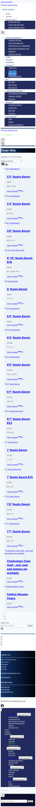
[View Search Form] (3, 32)
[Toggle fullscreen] (3, 790)
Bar (6, 749)
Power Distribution (16, 125)
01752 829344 (5, 677)
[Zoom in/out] (1, 790)
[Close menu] (1, 709)
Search (30, 625)
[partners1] (1, 637)
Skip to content (6, 2)
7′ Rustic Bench (17, 450)
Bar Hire (11, 82)
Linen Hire (12, 71)
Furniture (7, 737)
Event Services (5, 689)
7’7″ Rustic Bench (18, 531)
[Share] (5, 790)
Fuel (10, 119)
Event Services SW (16, 25)
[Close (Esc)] (7, 790)
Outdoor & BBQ (14, 96)
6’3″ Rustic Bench (18, 337)
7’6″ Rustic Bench (18, 504)
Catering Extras (14, 54)
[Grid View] (3, 164)
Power (11, 122)
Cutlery (8, 57)
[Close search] (3, 795)
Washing (11, 52)
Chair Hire (12, 73)
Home (8, 14)
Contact (9, 16)
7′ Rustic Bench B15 (20, 477)
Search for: (5, 623)
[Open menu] (3, 140)
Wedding (7, 768)
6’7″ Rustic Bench (18, 391)
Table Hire (12, 68)
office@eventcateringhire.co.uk (10, 673)
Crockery (9, 60)
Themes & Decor (15, 105)
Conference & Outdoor (12, 758)
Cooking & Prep (14, 40)
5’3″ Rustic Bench (18, 203)
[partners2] (1, 640)
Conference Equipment (17, 93)
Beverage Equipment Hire (18, 49)
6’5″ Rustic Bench (18, 364)
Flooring (11, 99)
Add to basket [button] (12, 191)
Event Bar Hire (14, 22)
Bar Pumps (12, 88)
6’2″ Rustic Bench (18, 316)
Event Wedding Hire (16, 28)
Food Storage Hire (15, 43)
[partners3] (1, 642)
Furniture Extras (14, 76)
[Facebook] (2, 706)
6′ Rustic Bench (17, 289)
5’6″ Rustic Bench (18, 231)
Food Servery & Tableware (19, 46)
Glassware (10, 62)
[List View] (6, 165)
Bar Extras (12, 85)
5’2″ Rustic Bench (18, 176)
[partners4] (1, 645)
